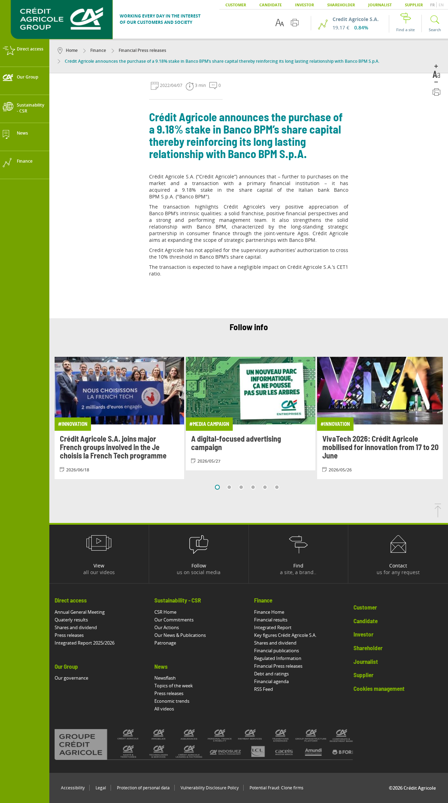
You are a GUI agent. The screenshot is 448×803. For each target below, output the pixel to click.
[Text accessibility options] (279, 22)
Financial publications (276, 650)
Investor (304, 4)
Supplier (414, 4)
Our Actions (166, 627)
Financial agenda (271, 681)
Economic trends (171, 701)
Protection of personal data (143, 788)
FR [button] (433, 4)
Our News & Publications (180, 635)
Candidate (270, 4)
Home (72, 50)
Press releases (69, 635)
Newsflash (165, 678)
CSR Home (165, 612)
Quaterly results (71, 620)
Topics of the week (173, 685)
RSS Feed (263, 689)
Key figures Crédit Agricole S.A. (285, 635)
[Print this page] (295, 22)
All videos (164, 709)
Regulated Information (277, 658)
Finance (97, 50)
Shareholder (341, 4)
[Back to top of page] (438, 515)
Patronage (165, 643)
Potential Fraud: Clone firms (276, 788)
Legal (101, 788)
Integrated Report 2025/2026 (84, 643)
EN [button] (441, 4)
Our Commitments (174, 620)
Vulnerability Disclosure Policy (210, 788)
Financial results (270, 620)
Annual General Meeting (80, 612)
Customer (235, 4)
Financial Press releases (142, 50)
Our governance (71, 678)
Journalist (380, 4)
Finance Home (269, 612)
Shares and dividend (76, 627)
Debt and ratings (271, 674)
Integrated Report (273, 627)
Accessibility (73, 788)
